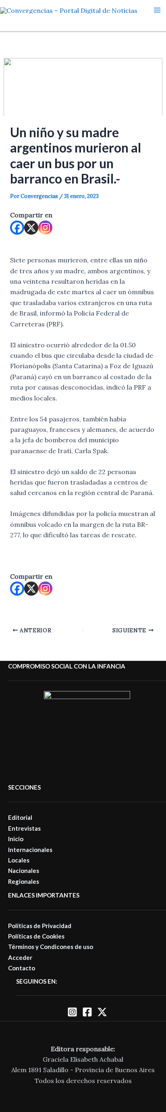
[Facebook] (17, 228)
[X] (31, 228)
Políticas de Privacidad (39, 925)
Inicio (15, 838)
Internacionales (30, 849)
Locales (18, 860)
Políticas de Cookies (36, 936)
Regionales (23, 881)
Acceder (20, 957)
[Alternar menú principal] (157, 10)
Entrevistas (24, 828)
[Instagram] (45, 228)
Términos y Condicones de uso (50, 946)
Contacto (21, 968)
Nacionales (23, 870)
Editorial (20, 817)
